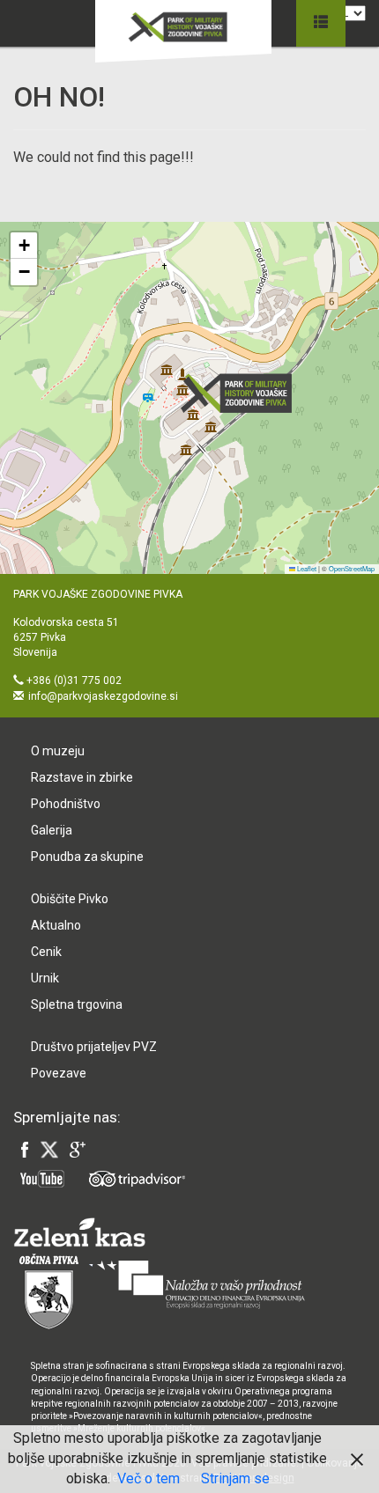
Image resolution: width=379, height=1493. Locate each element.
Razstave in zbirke (82, 777)
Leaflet (305, 568)
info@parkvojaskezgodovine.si (103, 696)
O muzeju (58, 751)
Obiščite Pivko (69, 899)
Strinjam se (235, 1478)
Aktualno (56, 925)
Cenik (46, 952)
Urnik (45, 978)
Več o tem (148, 1478)
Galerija (51, 830)
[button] (241, 393)
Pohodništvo (65, 804)
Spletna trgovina (77, 1004)
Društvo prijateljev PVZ (94, 1047)
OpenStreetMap (352, 568)
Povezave (58, 1073)
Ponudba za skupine (87, 856)
